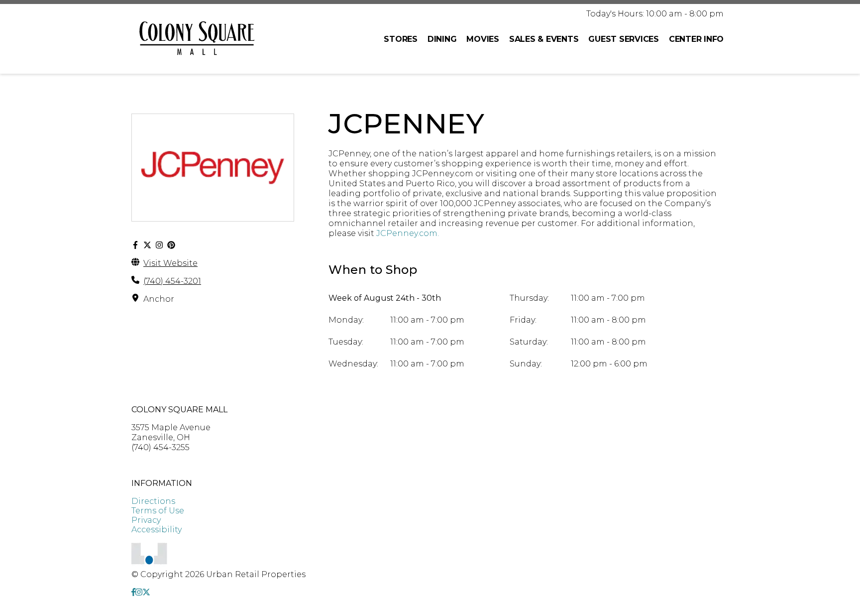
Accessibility (156, 529)
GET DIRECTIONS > (170, 465)
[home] (197, 39)
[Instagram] (159, 245)
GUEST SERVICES (623, 39)
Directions (153, 501)
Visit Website (170, 263)
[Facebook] (135, 245)
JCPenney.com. (407, 233)
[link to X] (146, 592)
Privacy (146, 520)
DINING (442, 39)
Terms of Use (157, 510)
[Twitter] (147, 245)
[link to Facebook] (133, 592)
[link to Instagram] (138, 592)
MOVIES (482, 39)
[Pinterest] (171, 245)
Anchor (158, 299)
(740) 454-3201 (172, 281)
